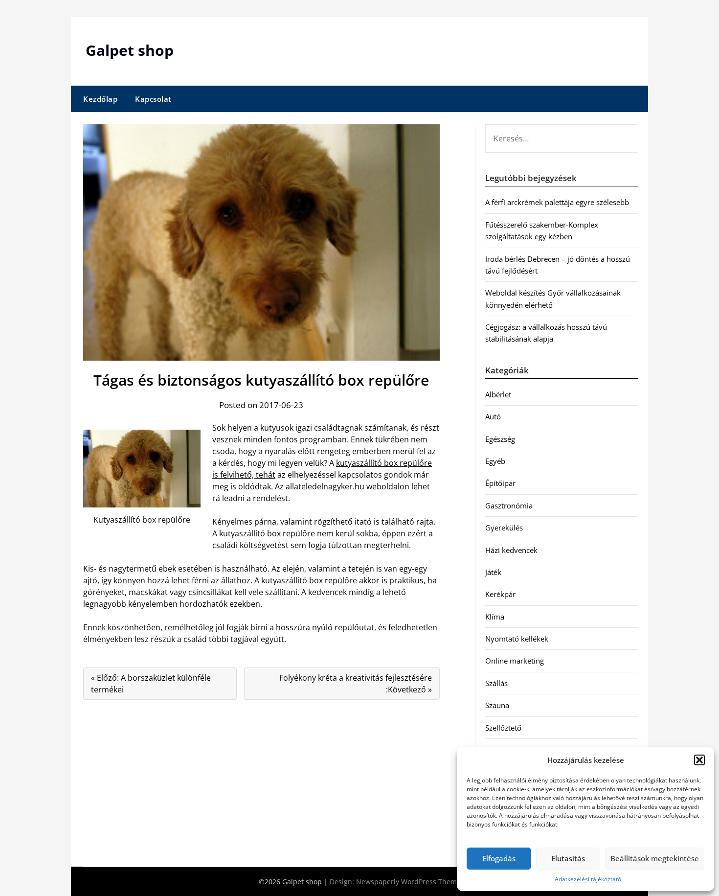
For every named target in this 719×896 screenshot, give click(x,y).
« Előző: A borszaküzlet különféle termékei (151, 683)
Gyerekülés (504, 527)
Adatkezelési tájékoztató (588, 879)
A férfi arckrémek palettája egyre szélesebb (557, 202)
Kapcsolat (153, 99)
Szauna (497, 705)
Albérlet (498, 394)
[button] (699, 760)
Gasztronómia (509, 505)
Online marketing (514, 661)
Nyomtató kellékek (516, 638)
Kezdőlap (100, 99)
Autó (493, 416)
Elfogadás (499, 858)
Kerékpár (500, 594)
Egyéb (495, 461)
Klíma (494, 616)
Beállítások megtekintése (654, 858)
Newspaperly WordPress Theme (408, 881)
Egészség (500, 439)
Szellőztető (503, 728)
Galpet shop (130, 50)
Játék (493, 572)
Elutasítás (568, 858)
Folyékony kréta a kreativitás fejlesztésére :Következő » (355, 683)
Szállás (496, 683)
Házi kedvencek (511, 550)
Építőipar (500, 483)
